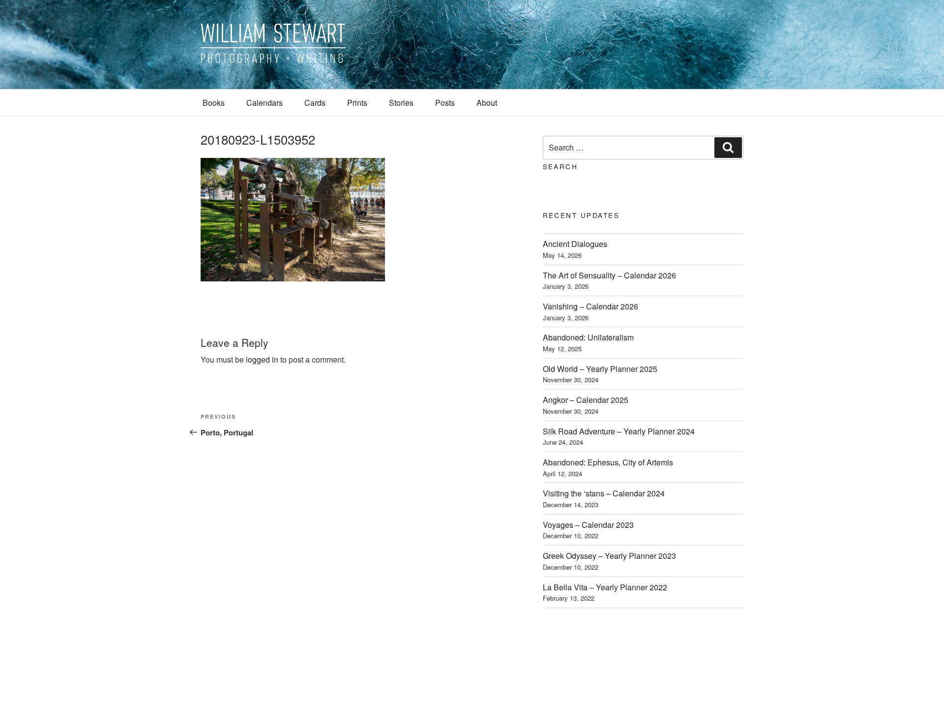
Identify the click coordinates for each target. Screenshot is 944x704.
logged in (262, 359)
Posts (445, 102)
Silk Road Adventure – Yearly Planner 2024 (619, 431)
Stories (401, 102)
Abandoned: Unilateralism (588, 337)
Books (214, 102)
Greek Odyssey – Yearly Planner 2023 (609, 555)
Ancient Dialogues (575, 243)
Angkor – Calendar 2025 (585, 399)
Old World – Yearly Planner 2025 (600, 368)
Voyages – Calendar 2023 (588, 524)
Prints (357, 102)
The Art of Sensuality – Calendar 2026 (609, 275)
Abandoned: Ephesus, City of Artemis (608, 462)
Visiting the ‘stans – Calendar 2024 (604, 493)
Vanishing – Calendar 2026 (590, 306)
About (486, 102)
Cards (314, 102)
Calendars (264, 102)
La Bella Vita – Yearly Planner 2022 (605, 587)
